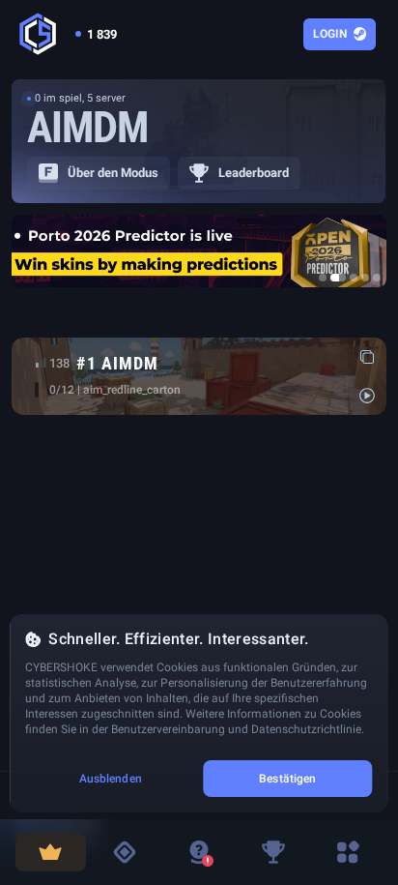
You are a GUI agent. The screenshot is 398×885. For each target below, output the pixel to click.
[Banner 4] (365, 277)
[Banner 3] (353, 277)
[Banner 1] (323, 277)
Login (330, 34)
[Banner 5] (377, 277)
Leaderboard (253, 172)
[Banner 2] (338, 277)
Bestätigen (287, 778)
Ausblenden (110, 778)
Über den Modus (113, 172)
